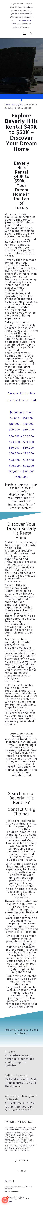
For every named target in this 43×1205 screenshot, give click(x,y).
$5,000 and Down (21, 413)
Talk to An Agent (17, 1076)
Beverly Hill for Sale (21, 393)
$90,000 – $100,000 (21, 472)
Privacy (10, 1052)
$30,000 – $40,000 (21, 436)
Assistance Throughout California (21, 1098)
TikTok (23, 1171)
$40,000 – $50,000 (21, 442)
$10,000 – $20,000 (21, 424)
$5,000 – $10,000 (21, 418)
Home (7, 105)
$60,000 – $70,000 (21, 453)
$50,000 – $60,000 (21, 448)
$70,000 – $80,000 (21, 460)
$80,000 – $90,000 (21, 466)
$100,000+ (21, 477)
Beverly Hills (18, 105)
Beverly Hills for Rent (21, 400)
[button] (5, 1200)
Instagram (23, 1160)
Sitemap (8, 1202)
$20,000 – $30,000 (21, 430)
